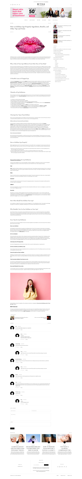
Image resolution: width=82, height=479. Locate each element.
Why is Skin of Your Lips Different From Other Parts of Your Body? (62, 49)
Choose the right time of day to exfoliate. (60, 77)
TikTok (19, 4)
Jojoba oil (56, 64)
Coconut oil (56, 63)
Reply (21, 329)
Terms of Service (41, 471)
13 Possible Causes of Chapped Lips (58, 50)
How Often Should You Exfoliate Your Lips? (59, 67)
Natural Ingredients (15, 160)
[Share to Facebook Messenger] (50, 31)
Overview (54, 47)
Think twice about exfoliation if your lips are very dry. (62, 78)
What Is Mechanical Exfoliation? (59, 56)
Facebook (10, 4)
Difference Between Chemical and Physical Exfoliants (62, 54)
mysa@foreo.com (20, 466)
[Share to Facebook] (48, 31)
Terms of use (70, 475)
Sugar (56, 60)
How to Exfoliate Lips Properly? (57, 57)
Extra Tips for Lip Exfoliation (57, 70)
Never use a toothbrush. (58, 71)
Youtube (14, 4)
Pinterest (17, 4)
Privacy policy (63, 475)
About (58, 475)
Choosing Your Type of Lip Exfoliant (58, 53)
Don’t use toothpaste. (58, 73)
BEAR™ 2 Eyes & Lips (58, 81)
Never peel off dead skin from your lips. (60, 80)
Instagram (12, 4)
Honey (56, 61)
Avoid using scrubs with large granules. (60, 74)
